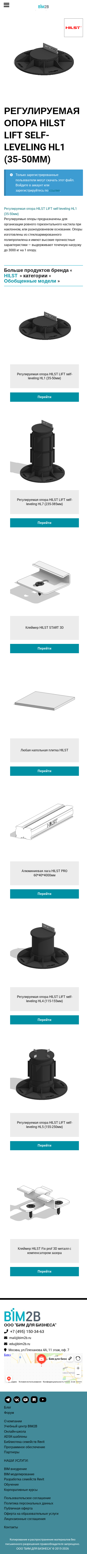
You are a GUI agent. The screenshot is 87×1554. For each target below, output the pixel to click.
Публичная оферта (18, 1508)
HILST (11, 276)
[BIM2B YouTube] (43, 1402)
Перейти (44, 397)
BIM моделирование (19, 1474)
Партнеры (11, 1452)
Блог (7, 1407)
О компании (13, 1421)
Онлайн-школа (15, 1431)
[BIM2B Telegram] (8, 1402)
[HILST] (74, 28)
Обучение (11, 1484)
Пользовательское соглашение (27, 1498)
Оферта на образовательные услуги (31, 1514)
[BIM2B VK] (17, 1402)
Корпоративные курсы (21, 1490)
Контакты (11, 1527)
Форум (9, 1413)
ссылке (54, 190)
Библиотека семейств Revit (24, 1442)
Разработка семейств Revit (24, 1479)
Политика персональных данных (28, 1503)
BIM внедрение (15, 1469)
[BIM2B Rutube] (34, 1402)
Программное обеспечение (24, 1447)
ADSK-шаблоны (15, 1436)
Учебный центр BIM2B (20, 1426)
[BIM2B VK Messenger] (25, 1402)
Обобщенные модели (30, 281)
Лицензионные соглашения (25, 1519)
